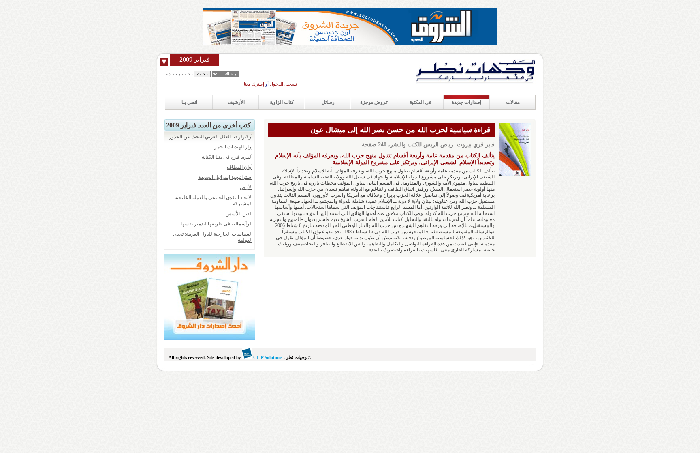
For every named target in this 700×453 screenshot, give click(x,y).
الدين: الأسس (239, 214)
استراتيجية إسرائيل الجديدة (225, 177)
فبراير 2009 (194, 59)
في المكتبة (420, 102)
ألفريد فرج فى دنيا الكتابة (227, 157)
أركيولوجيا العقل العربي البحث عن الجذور (210, 137)
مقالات (513, 102)
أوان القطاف (239, 167)
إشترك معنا (254, 84)
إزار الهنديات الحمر (233, 147)
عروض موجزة (374, 102)
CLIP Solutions (267, 357)
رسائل (328, 102)
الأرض (246, 187)
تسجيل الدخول (283, 84)
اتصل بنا (189, 102)
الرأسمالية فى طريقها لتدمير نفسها (216, 224)
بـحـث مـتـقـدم (179, 73)
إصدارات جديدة (466, 102)
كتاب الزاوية (282, 102)
